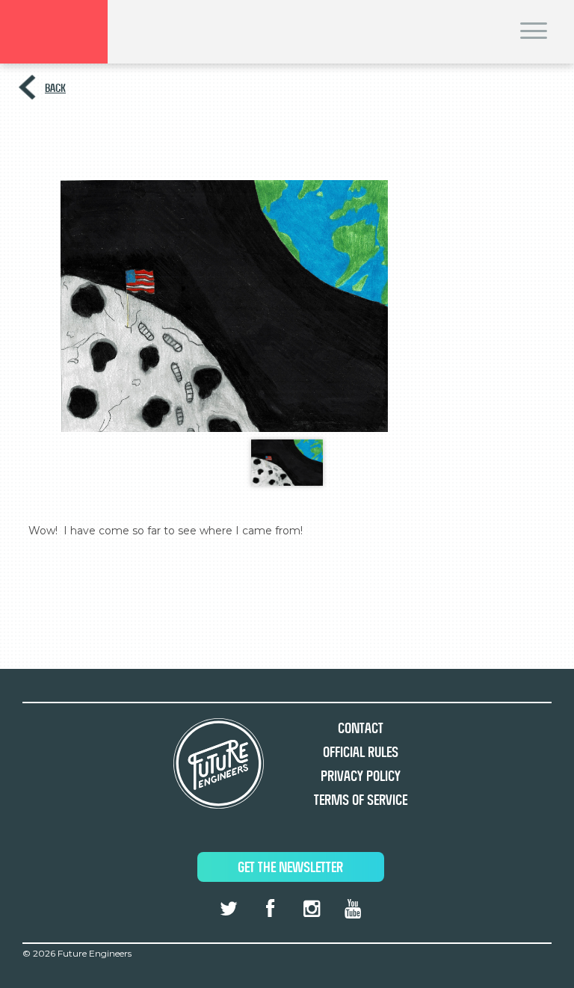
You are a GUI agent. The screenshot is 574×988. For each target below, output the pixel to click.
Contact (360, 728)
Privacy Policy (361, 776)
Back (55, 87)
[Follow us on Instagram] (310, 908)
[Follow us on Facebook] (269, 908)
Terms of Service (360, 800)
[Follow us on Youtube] (352, 908)
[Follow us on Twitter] (228, 908)
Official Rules (360, 752)
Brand (54, 32)
